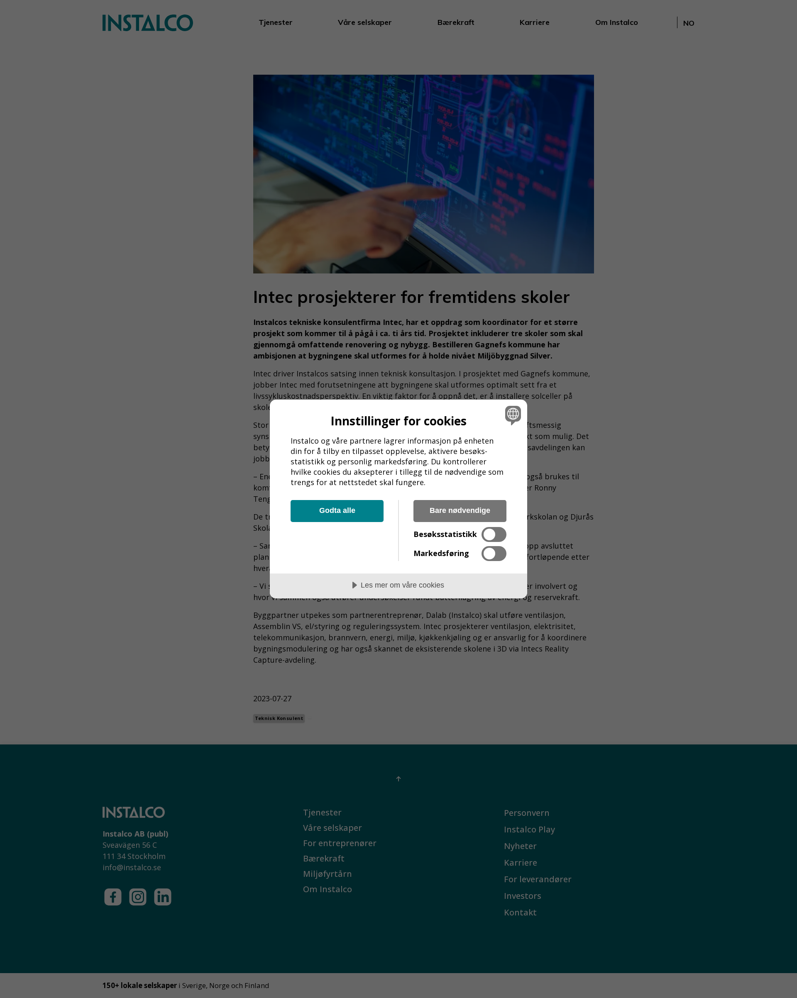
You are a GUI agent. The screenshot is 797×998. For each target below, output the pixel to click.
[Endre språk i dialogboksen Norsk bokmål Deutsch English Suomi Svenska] (511, 415)
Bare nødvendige (460, 510)
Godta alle (337, 510)
